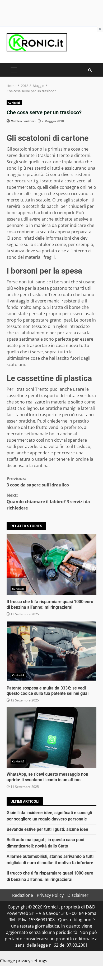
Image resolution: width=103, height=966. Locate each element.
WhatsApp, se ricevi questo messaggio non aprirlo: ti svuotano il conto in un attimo (51, 737)
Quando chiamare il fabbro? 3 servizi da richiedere (48, 501)
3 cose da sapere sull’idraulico (38, 482)
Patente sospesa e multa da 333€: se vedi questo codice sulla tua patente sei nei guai (51, 651)
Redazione (22, 895)
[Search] (90, 70)
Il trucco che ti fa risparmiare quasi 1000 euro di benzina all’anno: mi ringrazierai (51, 564)
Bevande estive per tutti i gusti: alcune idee (47, 829)
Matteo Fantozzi (23, 121)
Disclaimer (77, 895)
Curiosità (14, 102)
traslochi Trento (33, 389)
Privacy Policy (50, 895)
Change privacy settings (23, 961)
